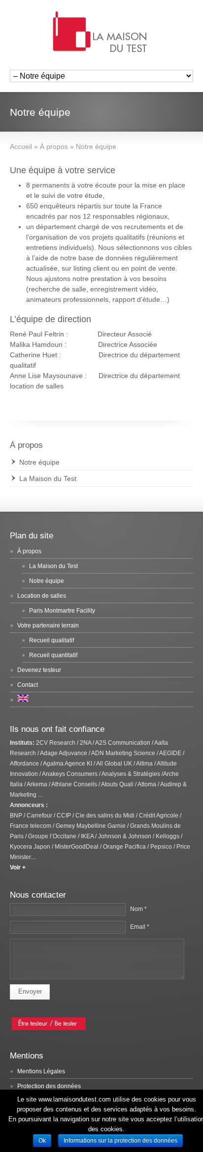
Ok (42, 1140)
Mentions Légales (41, 1071)
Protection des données (49, 1086)
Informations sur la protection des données (120, 1140)
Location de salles (41, 595)
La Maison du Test (47, 478)
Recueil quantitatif (53, 655)
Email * (139, 926)
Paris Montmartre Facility (62, 610)
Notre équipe (39, 462)
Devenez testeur (39, 670)
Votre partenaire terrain (48, 625)
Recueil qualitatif (51, 640)
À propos (29, 551)
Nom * (138, 909)
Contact (27, 684)
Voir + (18, 867)
